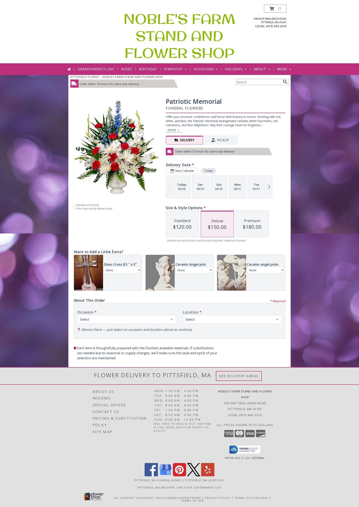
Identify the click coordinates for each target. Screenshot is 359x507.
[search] (285, 81)
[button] (275, 9)
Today (208, 171)
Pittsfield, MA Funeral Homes (158, 480)
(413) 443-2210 (276, 26)
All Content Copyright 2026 (138, 498)
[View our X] (193, 475)
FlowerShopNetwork (182, 498)
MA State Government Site (199, 487)
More (282, 69)
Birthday (148, 69)
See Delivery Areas (239, 376)
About (260, 69)
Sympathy (173, 69)
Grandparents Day (96, 69)
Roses (126, 69)
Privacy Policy (218, 498)
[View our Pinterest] (179, 475)
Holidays (233, 69)
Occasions (204, 69)
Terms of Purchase (251, 498)
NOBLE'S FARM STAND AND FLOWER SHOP (179, 35)
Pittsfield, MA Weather (156, 487)
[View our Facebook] (151, 475)
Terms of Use (192, 500)
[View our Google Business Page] (165, 475)
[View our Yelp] (207, 475)
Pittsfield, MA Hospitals (205, 480)
